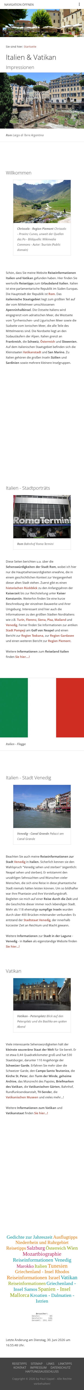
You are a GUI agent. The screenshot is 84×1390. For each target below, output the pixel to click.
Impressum (38, 1367)
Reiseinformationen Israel (33, 1277)
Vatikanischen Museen (22, 1097)
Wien (72, 1248)
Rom (51, 294)
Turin (20, 620)
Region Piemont (59, 641)
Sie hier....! (22, 657)
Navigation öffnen (19, 4)
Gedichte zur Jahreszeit (29, 1237)
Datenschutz (61, 1367)
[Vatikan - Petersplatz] (42, 994)
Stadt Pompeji (15, 630)
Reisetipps (16, 1248)
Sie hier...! (13, 946)
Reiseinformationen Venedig (42, 1260)
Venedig (11, 625)
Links (50, 1363)
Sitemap (37, 1363)
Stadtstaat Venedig (37, 920)
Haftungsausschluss (42, 1371)
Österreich (47, 341)
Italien (41, 1266)
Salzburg (36, 1248)
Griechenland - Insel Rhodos (42, 1271)
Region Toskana (32, 635)
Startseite (30, 46)
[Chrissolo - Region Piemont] (42, 201)
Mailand (60, 620)
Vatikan (69, 1277)
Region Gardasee (62, 635)
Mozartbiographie (42, 1254)
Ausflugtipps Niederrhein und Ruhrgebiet (46, 1240)
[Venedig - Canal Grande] (42, 806)
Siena (42, 620)
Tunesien (58, 1266)
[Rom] (42, 516)
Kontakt (19, 1367)
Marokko (25, 1266)
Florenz (31, 620)
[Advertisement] (42, 1176)
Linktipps (65, 1363)
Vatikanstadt (32, 352)
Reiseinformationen (27, 1283)
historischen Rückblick (22, 588)
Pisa (50, 620)
